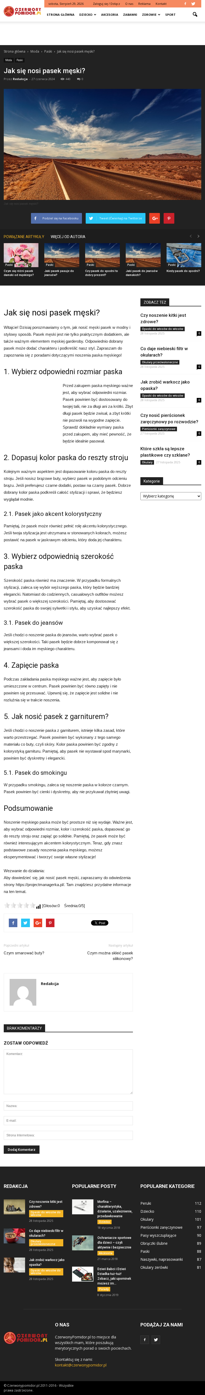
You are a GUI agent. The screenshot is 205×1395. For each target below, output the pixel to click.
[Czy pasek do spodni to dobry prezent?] (102, 255)
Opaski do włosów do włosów (162, 329)
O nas (129, 4)
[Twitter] (193, 4)
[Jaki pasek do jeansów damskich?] (143, 255)
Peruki (145, 1203)
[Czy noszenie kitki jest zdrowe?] (14, 1206)
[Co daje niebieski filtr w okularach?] (14, 1235)
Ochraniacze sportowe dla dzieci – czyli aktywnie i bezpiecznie (114, 1242)
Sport (170, 15)
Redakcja (20, 79)
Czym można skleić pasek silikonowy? (110, 956)
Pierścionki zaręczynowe (158, 429)
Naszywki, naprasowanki (161, 1259)
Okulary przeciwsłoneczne (160, 362)
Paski (20, 60)
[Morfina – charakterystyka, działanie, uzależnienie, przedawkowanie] (82, 1206)
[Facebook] (185, 4)
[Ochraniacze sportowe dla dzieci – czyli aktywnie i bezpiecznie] (82, 1242)
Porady (104, 1289)
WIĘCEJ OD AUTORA (68, 237)
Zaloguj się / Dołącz (106, 4)
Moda (8, 60)
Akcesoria (109, 15)
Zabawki (130, 15)
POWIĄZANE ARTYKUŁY (24, 237)
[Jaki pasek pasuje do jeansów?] (61, 255)
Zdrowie (149, 15)
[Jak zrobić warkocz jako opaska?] (14, 1265)
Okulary (147, 462)
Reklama (144, 4)
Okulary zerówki (154, 1267)
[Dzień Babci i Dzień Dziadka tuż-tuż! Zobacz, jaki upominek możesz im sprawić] (82, 1274)
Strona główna (60, 15)
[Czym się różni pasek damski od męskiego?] (21, 255)
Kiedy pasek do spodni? (183, 271)
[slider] (20, 905)
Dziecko (85, 15)
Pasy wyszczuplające (158, 1235)
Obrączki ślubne (154, 1243)
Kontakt (161, 4)
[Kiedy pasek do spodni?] (184, 255)
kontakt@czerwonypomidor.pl (81, 1365)
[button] (194, 14)
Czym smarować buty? (24, 953)
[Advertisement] (102, 33)
